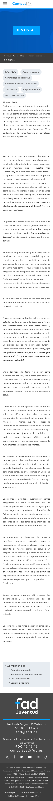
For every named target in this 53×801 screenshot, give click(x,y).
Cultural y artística (20, 679)
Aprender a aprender (21, 670)
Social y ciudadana (14, 96)
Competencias (16, 666)
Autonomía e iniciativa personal (21, 84)
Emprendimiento (31, 90)
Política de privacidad (29, 793)
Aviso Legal (10, 793)
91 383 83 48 (26, 728)
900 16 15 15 (26, 746)
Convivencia (11, 90)
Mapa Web (34, 796)
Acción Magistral (31, 72)
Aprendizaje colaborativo (17, 78)
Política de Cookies (16, 796)
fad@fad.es (26, 732)
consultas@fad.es (26, 750)
